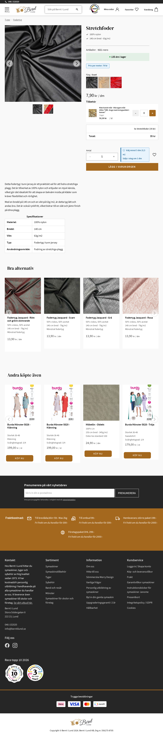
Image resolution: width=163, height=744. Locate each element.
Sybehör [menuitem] (50, 582)
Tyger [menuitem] (48, 577)
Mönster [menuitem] (50, 593)
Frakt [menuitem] (130, 577)
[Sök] (77, 9)
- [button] (135, 113)
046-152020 (13, 2)
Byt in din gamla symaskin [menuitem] (100, 597)
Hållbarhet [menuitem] (92, 608)
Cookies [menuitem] (131, 608)
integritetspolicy (69, 499)
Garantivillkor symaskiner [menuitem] (140, 582)
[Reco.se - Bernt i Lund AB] (94, 9)
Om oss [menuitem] (90, 566)
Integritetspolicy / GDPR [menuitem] (139, 602)
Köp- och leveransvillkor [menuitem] (140, 571)
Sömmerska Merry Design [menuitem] (100, 577)
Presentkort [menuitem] (133, 597)
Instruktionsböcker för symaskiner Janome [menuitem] (139, 590)
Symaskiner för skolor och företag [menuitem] (60, 600)
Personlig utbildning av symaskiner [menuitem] (98, 590)
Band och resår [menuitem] (54, 588)
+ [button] (152, 113)
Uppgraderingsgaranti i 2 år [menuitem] (101, 602)
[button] (7, 9)
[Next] (76, 63)
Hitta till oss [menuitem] (92, 571)
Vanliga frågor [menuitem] (93, 582)
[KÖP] (122, 167)
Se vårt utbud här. (23, 603)
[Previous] (9, 63)
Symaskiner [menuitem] (52, 566)
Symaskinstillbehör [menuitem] (56, 571)
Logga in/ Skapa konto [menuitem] (139, 566)
